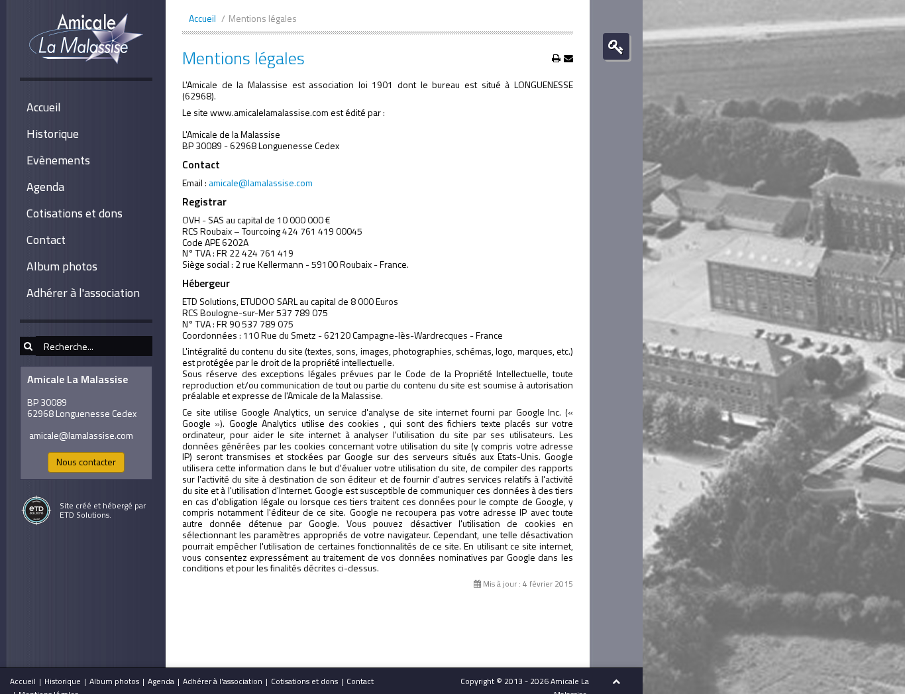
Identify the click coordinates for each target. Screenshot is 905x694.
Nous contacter (86, 462)
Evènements (58, 160)
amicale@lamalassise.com (81, 435)
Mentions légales (243, 58)
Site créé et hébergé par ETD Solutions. (103, 510)
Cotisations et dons (75, 213)
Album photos (62, 266)
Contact (46, 240)
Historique (53, 134)
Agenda (45, 187)
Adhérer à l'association (83, 293)
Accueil (44, 107)
